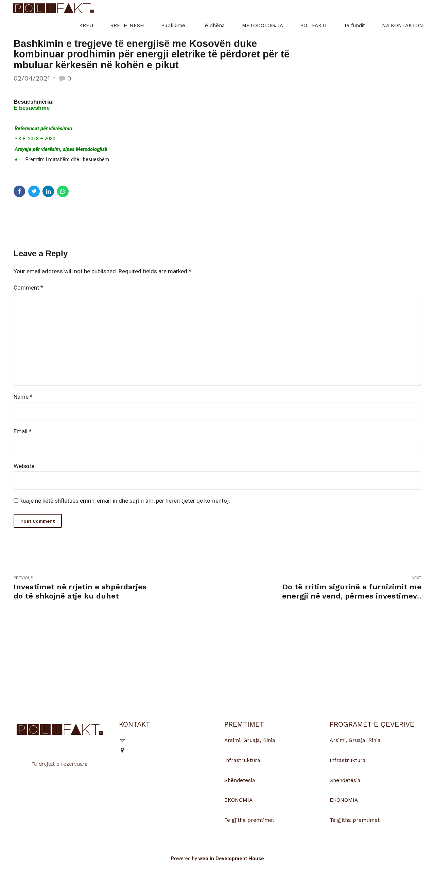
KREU (86, 25)
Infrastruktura (242, 760)
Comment (28, 287)
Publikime (173, 25)
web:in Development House (231, 858)
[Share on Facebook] (19, 191)
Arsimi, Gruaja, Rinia (249, 740)
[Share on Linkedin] (48, 191)
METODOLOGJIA (262, 25)
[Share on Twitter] (34, 191)
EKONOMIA (238, 800)
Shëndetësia (239, 780)
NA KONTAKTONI (403, 25)
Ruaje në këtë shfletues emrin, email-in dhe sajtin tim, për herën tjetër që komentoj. (124, 500)
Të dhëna (213, 25)
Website (24, 466)
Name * (23, 396)
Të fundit (354, 25)
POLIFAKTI (313, 25)
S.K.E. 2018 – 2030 (35, 139)
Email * (23, 431)
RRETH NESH (127, 25)
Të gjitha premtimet (249, 820)
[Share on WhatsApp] (63, 191)
